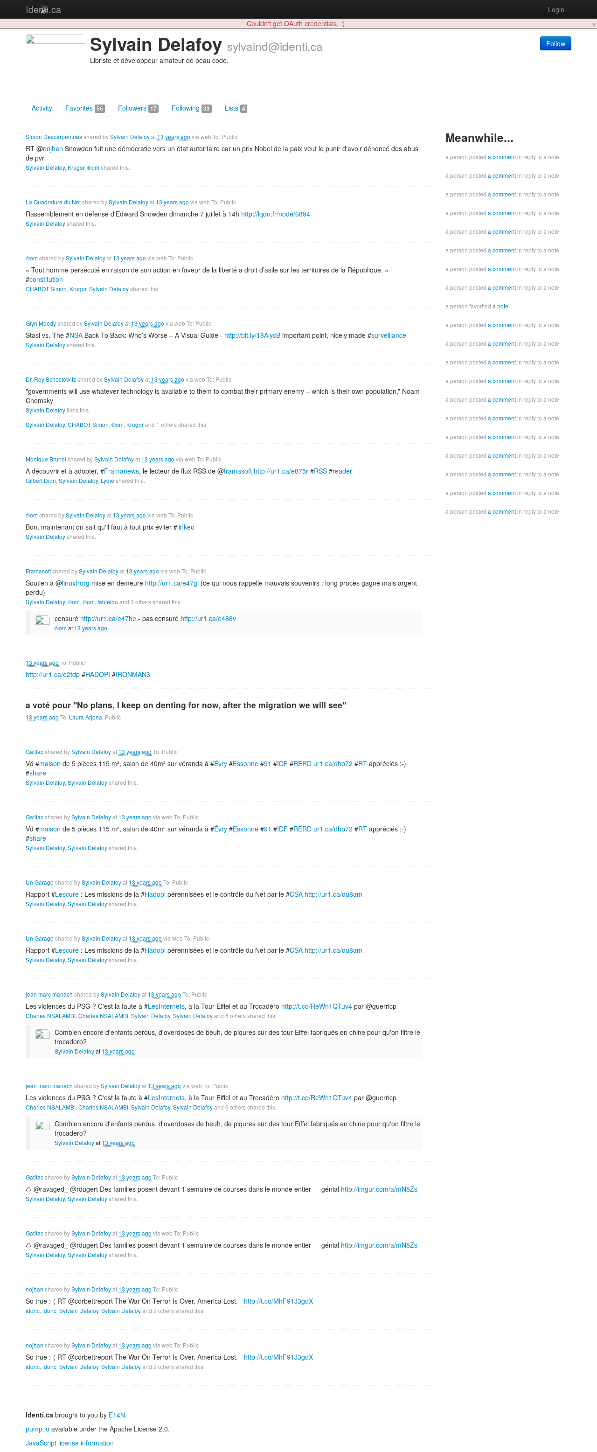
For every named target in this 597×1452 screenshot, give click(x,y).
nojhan (34, 1289)
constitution (46, 279)
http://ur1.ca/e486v (208, 618)
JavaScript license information (70, 1442)
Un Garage (40, 882)
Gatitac (34, 751)
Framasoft (38, 571)
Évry (220, 763)
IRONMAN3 (133, 674)
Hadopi (155, 894)
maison (50, 763)
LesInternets (166, 1006)
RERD (302, 763)
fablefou (107, 602)
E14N (117, 1414)
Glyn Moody (41, 323)
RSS (320, 470)
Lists (235, 107)
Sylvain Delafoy (130, 136)
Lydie (107, 480)
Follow (555, 43)
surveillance (388, 335)
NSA (76, 335)
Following (191, 107)
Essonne (245, 763)
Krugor (76, 167)
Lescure (67, 894)
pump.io (37, 1428)
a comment (502, 157)
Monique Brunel (46, 459)
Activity (42, 107)
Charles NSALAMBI (51, 1015)
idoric (33, 1310)
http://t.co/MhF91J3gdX (278, 1300)
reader (342, 470)
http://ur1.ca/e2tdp (53, 674)
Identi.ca (43, 9)
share (37, 772)
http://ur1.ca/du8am (333, 894)
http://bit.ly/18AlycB (252, 335)
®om (93, 167)
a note (500, 306)
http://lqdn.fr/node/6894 (275, 213)
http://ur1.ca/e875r (281, 470)
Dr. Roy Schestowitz (51, 379)
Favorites (84, 107)
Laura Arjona (85, 717)
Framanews (121, 470)
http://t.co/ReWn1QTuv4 (316, 1006)
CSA (296, 894)
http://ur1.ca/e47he (108, 618)
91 (267, 763)
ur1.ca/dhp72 (333, 763)
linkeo (185, 526)
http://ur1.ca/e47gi (172, 582)
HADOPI (97, 674)
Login (556, 9)
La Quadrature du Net (53, 202)
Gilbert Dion (41, 480)
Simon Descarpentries (54, 136)
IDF (282, 763)
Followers (137, 107)
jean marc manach (49, 994)
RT (362, 763)
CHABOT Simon (46, 289)
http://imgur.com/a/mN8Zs (379, 1189)
